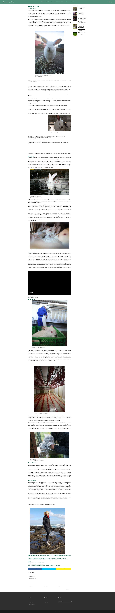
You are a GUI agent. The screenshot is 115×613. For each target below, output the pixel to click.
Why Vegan (31, 602)
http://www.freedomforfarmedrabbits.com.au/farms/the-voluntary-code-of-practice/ (44, 565)
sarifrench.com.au (59, 611)
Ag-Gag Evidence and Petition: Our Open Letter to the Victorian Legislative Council (82, 20)
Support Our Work (32, 604)
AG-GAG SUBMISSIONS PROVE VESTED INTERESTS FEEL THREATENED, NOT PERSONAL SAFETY (82, 27)
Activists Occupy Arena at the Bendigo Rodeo (81, 13)
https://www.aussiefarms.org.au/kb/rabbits (36, 562)
